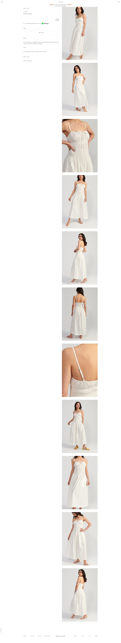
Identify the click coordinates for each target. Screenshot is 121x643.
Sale (28, 8)
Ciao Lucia (25, 11)
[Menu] (119, 1)
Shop (24, 8)
